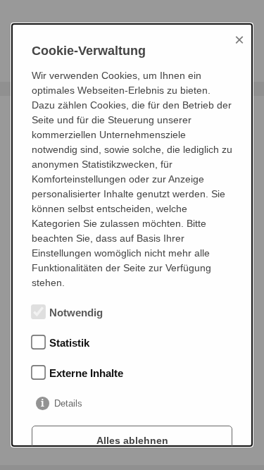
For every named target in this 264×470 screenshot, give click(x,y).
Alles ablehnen (132, 440)
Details (68, 403)
